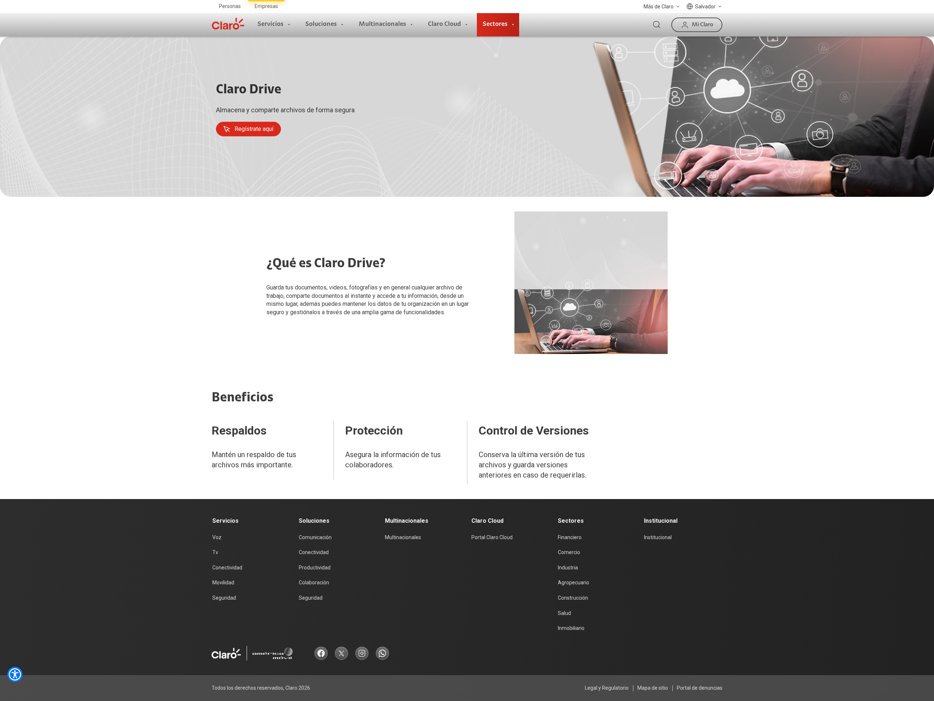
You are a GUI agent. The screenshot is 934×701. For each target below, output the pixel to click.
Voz (216, 537)
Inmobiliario (571, 628)
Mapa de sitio (652, 688)
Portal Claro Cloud (492, 537)
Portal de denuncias (699, 688)
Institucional (658, 537)
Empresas (266, 6)
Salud (564, 613)
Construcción (573, 598)
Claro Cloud (444, 24)
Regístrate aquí (254, 128)
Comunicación (315, 537)
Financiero (570, 537)
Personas (230, 6)
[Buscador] (656, 24)
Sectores (495, 24)
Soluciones (321, 24)
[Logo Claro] (228, 24)
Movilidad (223, 582)
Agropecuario (573, 582)
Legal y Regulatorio (607, 688)
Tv (215, 552)
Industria (568, 567)
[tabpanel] (467, 116)
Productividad (315, 567)
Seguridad (224, 598)
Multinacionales (382, 24)
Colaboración (314, 582)
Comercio (569, 552)
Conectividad (227, 567)
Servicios (270, 24)
